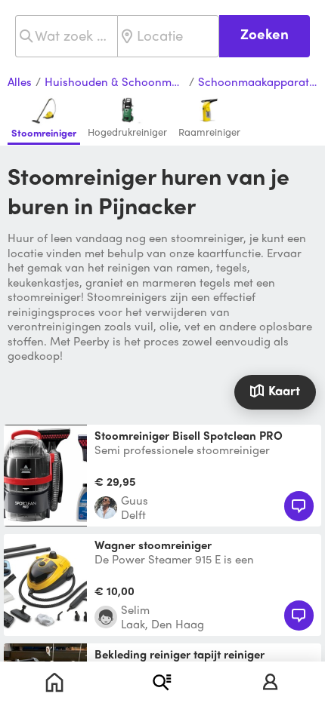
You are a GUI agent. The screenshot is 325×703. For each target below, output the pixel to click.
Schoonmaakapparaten (257, 82)
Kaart (284, 390)
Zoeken (264, 33)
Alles (20, 82)
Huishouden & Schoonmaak (115, 82)
